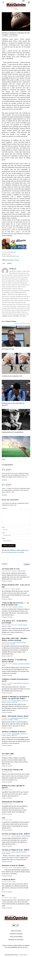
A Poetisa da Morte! (8, 879)
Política (14, 570)
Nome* (3, 527)
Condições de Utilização (16, 933)
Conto (13, 836)
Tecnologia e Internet (23, 663)
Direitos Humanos (18, 642)
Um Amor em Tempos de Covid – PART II (15, 850)
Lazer (21, 718)
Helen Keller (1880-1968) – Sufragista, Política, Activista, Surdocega (15, 639)
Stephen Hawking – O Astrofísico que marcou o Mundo (14, 661)
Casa (3, 459)
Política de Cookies (16, 931)
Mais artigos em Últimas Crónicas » (22, 323)
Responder (4, 480)
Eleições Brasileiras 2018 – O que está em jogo (16, 586)
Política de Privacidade (16, 936)
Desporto (19, 867)
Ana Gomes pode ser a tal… (11, 569)
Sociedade (12, 643)
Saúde (7, 643)
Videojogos (14, 702)
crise (4, 263)
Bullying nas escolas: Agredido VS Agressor (13, 404)
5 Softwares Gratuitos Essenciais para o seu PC (15, 680)
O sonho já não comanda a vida (12, 376)
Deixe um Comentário (7, 581)
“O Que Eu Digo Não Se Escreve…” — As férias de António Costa (15, 604)
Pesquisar (4, 564)
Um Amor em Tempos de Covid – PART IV (16, 834)
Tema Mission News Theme (11, 954)
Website (3, 538)
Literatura (18, 836)
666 (3, 895)
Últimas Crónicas (21, 570)
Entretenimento (18, 683)
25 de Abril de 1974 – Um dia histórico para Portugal (14, 622)
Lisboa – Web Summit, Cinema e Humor (15, 716)
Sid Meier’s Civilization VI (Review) (14, 732)
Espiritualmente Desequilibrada (12, 432)
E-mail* (3, 532)
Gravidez (9, 263)
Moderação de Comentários (16, 939)
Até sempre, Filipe (8, 349)
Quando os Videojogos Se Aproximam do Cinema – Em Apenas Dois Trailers (15, 697)
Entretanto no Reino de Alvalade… (13, 865)
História (21, 624)
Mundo (24, 642)
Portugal (20, 606)
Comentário (4, 508)
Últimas (18, 588)
